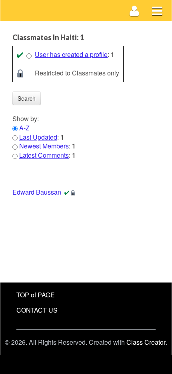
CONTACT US (37, 310)
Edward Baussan (36, 192)
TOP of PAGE (35, 294)
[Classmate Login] (134, 10)
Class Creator (146, 342)
